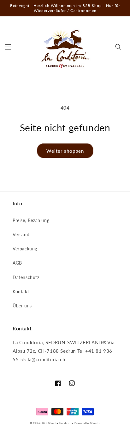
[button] (8, 47)
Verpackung (25, 248)
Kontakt (21, 291)
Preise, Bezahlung (31, 220)
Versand (21, 234)
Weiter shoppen (65, 151)
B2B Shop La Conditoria (57, 423)
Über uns (22, 305)
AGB (17, 263)
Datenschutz (26, 277)
